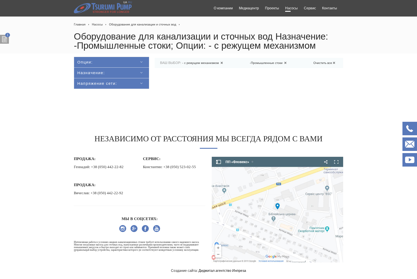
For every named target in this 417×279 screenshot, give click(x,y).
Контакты (329, 8)
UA (125, 2)
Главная (80, 24)
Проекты (272, 8)
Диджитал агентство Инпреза (222, 270)
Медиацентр (249, 8)
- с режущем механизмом (201, 63)
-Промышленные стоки (266, 63)
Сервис (310, 8)
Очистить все (322, 63)
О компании (223, 8)
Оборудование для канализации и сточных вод (142, 24)
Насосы (291, 8)
